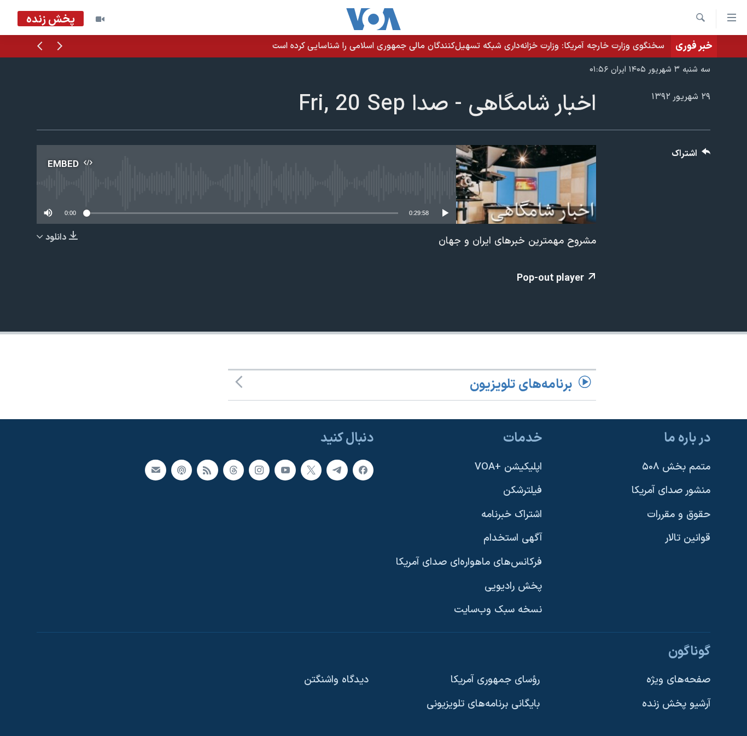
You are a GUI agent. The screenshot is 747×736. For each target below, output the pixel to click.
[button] (59, 47)
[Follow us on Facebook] (363, 469)
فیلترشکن (522, 490)
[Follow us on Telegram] (336, 469)
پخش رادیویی (513, 586)
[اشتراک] (155, 469)
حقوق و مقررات (678, 514)
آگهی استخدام (512, 538)
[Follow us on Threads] (233, 469)
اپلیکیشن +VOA (508, 466)
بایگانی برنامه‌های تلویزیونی (483, 704)
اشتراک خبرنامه (511, 514)
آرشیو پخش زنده (676, 704)
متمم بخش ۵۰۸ (676, 466)
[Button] (691, 156)
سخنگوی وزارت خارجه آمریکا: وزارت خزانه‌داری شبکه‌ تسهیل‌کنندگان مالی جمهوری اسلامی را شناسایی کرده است (468, 46)
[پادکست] (181, 469)
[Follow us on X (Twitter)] (311, 469)
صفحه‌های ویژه (678, 680)
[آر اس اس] (207, 469)
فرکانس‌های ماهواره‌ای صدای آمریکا (469, 562)
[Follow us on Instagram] (259, 469)
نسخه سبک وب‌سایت (498, 609)
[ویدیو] (100, 19)
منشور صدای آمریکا (671, 490)
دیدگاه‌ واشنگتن (336, 680)
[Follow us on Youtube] (285, 469)
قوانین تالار (687, 538)
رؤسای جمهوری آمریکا (495, 680)
